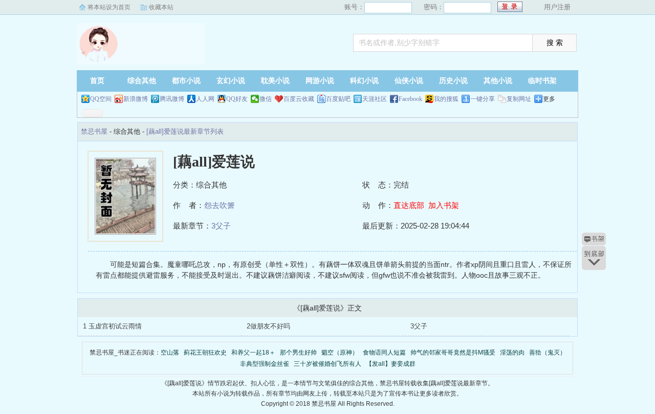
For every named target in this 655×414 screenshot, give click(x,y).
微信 (265, 98)
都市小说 (186, 81)
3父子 (221, 225)
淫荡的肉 (512, 352)
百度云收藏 (298, 98)
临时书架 (542, 81)
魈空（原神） (339, 352)
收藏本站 (161, 7)
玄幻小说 (230, 81)
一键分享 (482, 98)
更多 (549, 98)
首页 (97, 81)
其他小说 (498, 81)
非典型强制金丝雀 (264, 363)
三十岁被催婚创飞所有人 (327, 363)
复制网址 (519, 98)
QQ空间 (101, 98)
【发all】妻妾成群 (391, 363)
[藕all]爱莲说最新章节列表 (185, 131)
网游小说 (319, 81)
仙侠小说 (409, 81)
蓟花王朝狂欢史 (205, 352)
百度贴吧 (338, 98)
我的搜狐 (446, 98)
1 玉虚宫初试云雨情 (112, 326)
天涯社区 (374, 98)
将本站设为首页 (109, 7)
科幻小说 (364, 81)
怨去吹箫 (219, 205)
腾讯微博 (172, 98)
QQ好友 (237, 98)
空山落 (170, 352)
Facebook (410, 98)
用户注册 (557, 7)
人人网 (205, 98)
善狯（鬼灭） (547, 352)
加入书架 (443, 205)
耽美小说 (275, 81)
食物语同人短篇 (384, 352)
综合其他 (141, 81)
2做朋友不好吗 (268, 326)
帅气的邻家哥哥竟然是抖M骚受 (452, 352)
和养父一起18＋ (253, 352)
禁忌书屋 (141, 43)
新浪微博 (135, 98)
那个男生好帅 (298, 352)
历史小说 (453, 81)
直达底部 (409, 205)
